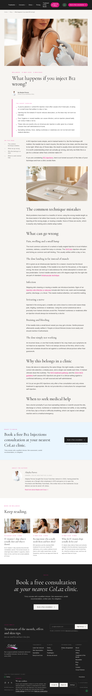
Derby (49, 648)
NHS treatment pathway (59, 373)
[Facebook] (8, 683)
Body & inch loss (38, 655)
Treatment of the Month (46, 4)
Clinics (30, 5)
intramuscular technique (50, 275)
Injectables (36, 653)
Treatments (11, 5)
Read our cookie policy (40, 691)
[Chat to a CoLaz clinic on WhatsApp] (64, 5)
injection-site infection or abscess (38, 290)
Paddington (50, 653)
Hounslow (82, 677)
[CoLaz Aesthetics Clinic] (17, 646)
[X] (11, 683)
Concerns (22, 5)
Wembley (50, 650)
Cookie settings (84, 687)
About (77, 648)
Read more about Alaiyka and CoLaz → (36, 489)
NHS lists (68, 249)
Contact (78, 667)
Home (6, 12)
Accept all (54, 685)
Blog (11, 12)
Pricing (38, 5)
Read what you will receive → (71, 630)
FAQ (77, 664)
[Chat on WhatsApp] (86, 690)
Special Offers (55, 4)
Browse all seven (52, 655)
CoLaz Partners (80, 670)
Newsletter (79, 659)
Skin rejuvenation (38, 650)
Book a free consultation (77, 5)
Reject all (63, 685)
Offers (77, 653)
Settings (72, 685)
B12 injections (48, 158)
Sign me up (81, 626)
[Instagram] (5, 683)
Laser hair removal (38, 648)
